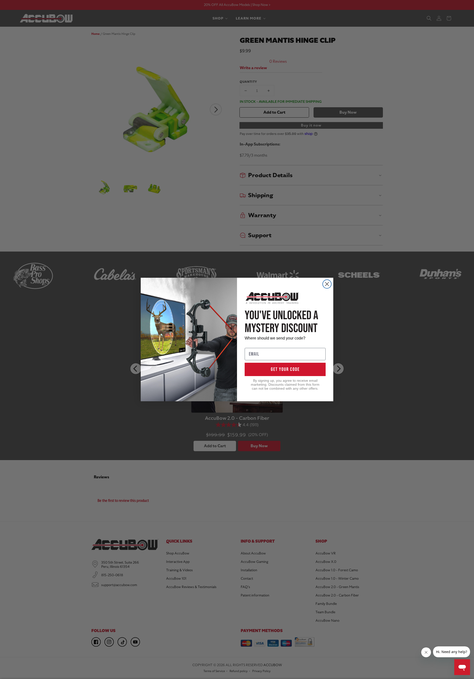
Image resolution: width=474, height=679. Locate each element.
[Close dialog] (327, 284)
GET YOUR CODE (285, 369)
